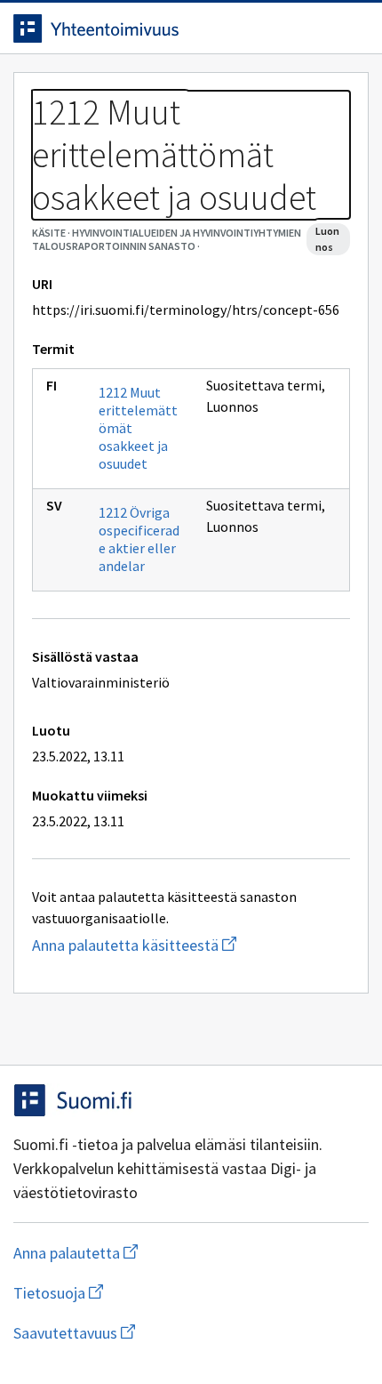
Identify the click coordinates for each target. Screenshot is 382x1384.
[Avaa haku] (315, 28)
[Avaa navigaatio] (351, 28)
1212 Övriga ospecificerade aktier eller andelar (139, 539)
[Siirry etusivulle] (155, 28)
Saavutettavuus (176, 1333)
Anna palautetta (146, 1253)
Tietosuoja (144, 1293)
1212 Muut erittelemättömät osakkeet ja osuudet (138, 427)
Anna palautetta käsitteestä (191, 945)
